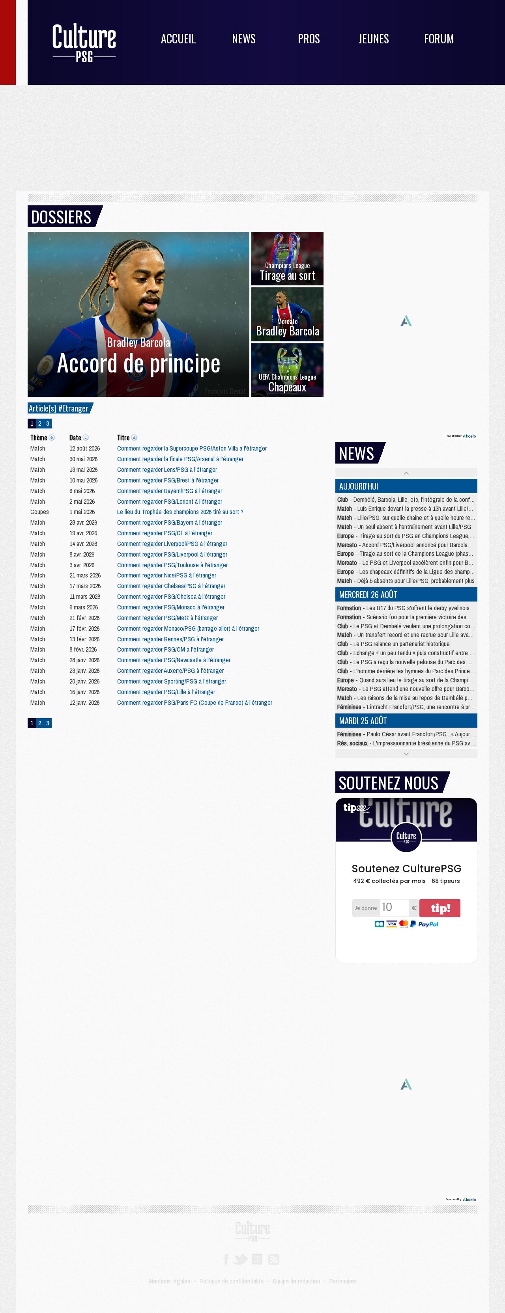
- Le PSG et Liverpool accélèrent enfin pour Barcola (410, 562)
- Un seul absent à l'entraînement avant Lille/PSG (404, 526)
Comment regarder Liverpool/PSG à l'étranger (172, 543)
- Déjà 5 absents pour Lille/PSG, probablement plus (406, 580)
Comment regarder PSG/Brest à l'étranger (168, 480)
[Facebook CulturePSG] (225, 1258)
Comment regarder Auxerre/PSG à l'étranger (170, 670)
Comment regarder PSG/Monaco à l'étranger (170, 607)
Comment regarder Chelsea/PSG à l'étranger (171, 585)
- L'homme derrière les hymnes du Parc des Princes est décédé (419, 671)
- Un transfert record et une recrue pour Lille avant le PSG (414, 634)
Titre (123, 437)
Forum (439, 38)
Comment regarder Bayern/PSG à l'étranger (169, 490)
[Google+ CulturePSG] (257, 1258)
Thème (38, 437)
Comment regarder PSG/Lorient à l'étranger (169, 501)
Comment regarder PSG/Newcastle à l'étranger (173, 660)
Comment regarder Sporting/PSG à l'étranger (171, 681)
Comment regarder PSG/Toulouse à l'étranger (172, 565)
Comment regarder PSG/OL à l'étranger (164, 533)
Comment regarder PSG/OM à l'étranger (165, 649)
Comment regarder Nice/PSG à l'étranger (166, 575)
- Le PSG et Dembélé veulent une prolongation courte (408, 626)
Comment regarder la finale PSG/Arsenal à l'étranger (180, 458)
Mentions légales (169, 1281)
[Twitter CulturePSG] (240, 1258)
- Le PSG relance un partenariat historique (393, 643)
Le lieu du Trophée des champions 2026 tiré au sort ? (180, 511)
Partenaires (343, 1281)
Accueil (178, 38)
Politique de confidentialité (232, 1281)
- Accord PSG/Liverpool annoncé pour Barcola (402, 544)
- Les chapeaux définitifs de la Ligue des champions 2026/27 (418, 571)
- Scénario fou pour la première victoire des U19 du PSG (417, 617)
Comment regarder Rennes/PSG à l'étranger (170, 639)
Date (75, 437)
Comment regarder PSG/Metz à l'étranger (167, 617)
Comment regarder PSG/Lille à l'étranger (166, 691)
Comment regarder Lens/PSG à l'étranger (167, 469)
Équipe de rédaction (296, 1281)
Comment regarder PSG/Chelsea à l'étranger (171, 596)
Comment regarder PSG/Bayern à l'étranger (169, 522)
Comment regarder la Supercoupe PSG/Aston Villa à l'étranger (192, 448)
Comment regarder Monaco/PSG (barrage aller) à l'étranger (188, 628)
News (244, 38)
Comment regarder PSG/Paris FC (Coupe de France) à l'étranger (194, 702)
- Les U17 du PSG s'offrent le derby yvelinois (403, 607)
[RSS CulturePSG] (274, 1258)
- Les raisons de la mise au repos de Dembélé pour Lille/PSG (418, 697)
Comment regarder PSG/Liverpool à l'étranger (172, 554)
